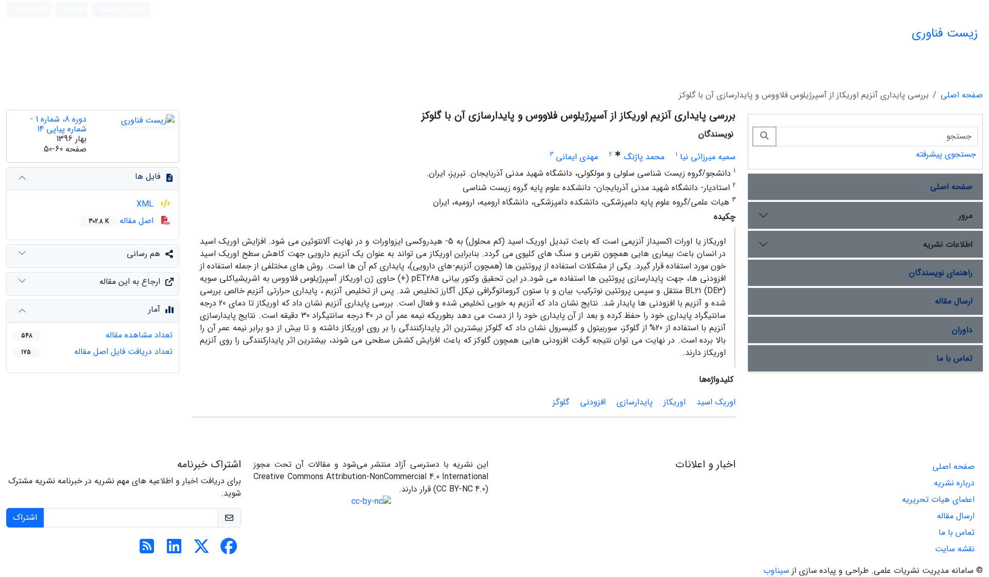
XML (146, 204)
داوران (962, 330)
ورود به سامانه (119, 9)
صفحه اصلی (962, 95)
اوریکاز (674, 402)
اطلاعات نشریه (948, 244)
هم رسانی (143, 253)
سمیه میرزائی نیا (708, 156)
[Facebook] (228, 550)
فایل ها (147, 176)
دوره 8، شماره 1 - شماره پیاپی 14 (58, 124)
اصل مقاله (122, 220)
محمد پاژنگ (644, 156)
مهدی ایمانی (577, 156)
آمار (154, 309)
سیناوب (776, 570)
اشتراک (25, 517)
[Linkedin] (174, 550)
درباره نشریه (954, 483)
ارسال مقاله (954, 301)
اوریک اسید (716, 402)
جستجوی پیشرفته (946, 154)
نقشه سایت (955, 548)
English (26, 9)
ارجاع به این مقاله (129, 281)
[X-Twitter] (201, 550)
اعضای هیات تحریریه (938, 499)
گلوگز (561, 402)
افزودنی (593, 402)
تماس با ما (954, 358)
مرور (966, 215)
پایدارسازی (635, 402)
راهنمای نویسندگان (941, 272)
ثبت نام (74, 9)
